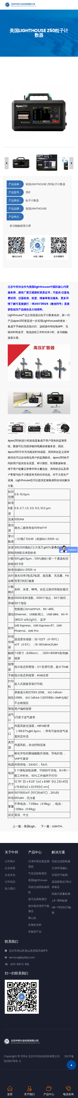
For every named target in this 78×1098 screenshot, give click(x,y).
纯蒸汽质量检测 (61, 894)
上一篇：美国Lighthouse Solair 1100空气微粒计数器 (25, 826)
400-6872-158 (19, 964)
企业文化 (10, 875)
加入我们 (10, 888)
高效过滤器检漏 (61, 861)
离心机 (32, 918)
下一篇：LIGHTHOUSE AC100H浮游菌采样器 (54, 826)
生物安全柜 (34, 925)
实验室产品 (34, 931)
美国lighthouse (37, 880)
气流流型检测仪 (37, 873)
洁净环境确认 (60, 868)
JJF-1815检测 (59, 900)
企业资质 (10, 868)
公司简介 (10, 861)
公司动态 (10, 882)
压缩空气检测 (60, 875)
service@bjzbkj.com (22, 957)
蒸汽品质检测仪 (37, 899)
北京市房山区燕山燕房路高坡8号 (28, 951)
